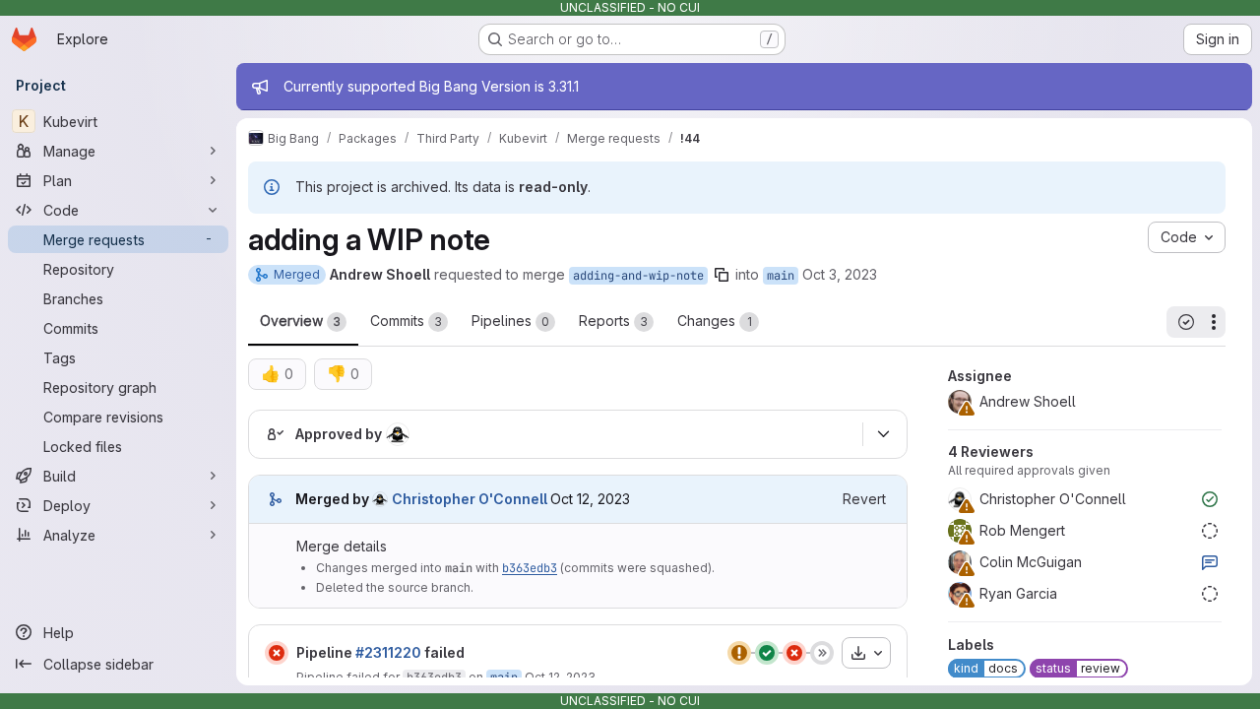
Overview (300, 320)
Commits (406, 320)
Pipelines (510, 320)
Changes (714, 320)
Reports (613, 320)
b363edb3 (529, 568)
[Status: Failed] (276, 653)
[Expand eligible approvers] (883, 434)
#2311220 (388, 652)
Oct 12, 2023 (560, 677)
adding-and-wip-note (638, 276)
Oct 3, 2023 (839, 274)
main (780, 276)
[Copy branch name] (721, 275)
